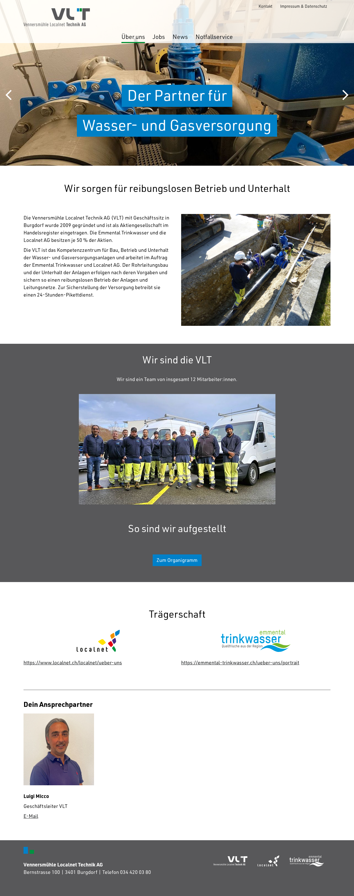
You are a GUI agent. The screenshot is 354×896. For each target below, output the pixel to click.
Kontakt (265, 6)
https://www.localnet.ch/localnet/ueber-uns (73, 662)
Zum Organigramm (177, 560)
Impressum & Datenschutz (303, 6)
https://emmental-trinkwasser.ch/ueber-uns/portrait (240, 662)
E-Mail (31, 816)
